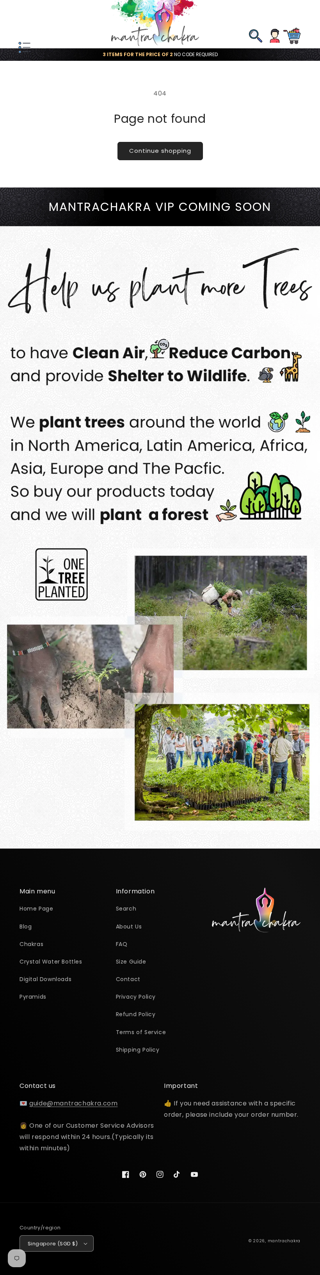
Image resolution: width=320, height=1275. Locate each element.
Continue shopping (160, 151)
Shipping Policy (138, 1050)
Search (126, 908)
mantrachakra (284, 1241)
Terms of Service (141, 1032)
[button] (23, 24)
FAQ (122, 944)
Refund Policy (136, 1014)
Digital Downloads (45, 979)
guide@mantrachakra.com (73, 1103)
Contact (128, 979)
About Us (129, 926)
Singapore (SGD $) (53, 1243)
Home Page (36, 908)
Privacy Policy (136, 997)
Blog (26, 926)
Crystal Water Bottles (51, 962)
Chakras (31, 944)
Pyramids (33, 997)
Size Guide (131, 962)
